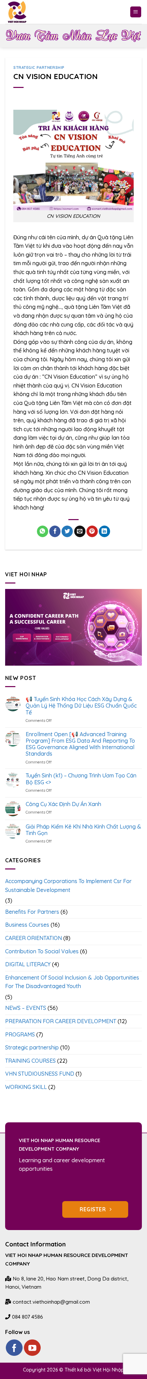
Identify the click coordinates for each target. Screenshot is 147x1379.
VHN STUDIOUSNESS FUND (39, 1073)
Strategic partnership (39, 67)
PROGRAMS (20, 1034)
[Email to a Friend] (79, 531)
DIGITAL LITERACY (28, 964)
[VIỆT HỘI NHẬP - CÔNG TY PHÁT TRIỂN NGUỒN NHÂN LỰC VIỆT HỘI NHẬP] (22, 12)
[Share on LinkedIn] (104, 531)
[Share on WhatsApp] (42, 531)
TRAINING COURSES (30, 1060)
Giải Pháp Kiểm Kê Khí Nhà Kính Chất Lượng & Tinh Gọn (83, 829)
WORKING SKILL (26, 1087)
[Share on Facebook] (55, 531)
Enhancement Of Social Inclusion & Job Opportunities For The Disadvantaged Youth (72, 982)
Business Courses (27, 924)
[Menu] (136, 12)
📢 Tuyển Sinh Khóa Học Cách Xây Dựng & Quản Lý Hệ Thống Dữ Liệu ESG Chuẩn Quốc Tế (81, 705)
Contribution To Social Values (42, 951)
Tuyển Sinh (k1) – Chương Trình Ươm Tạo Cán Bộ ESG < (81, 778)
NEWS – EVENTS (25, 1007)
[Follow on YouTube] (32, 1347)
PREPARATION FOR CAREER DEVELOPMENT (60, 1021)
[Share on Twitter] (67, 531)
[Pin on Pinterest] (92, 531)
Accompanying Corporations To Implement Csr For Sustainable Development (68, 885)
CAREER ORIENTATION (33, 938)
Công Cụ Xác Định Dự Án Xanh (63, 804)
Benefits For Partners (32, 911)
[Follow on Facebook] (14, 1347)
